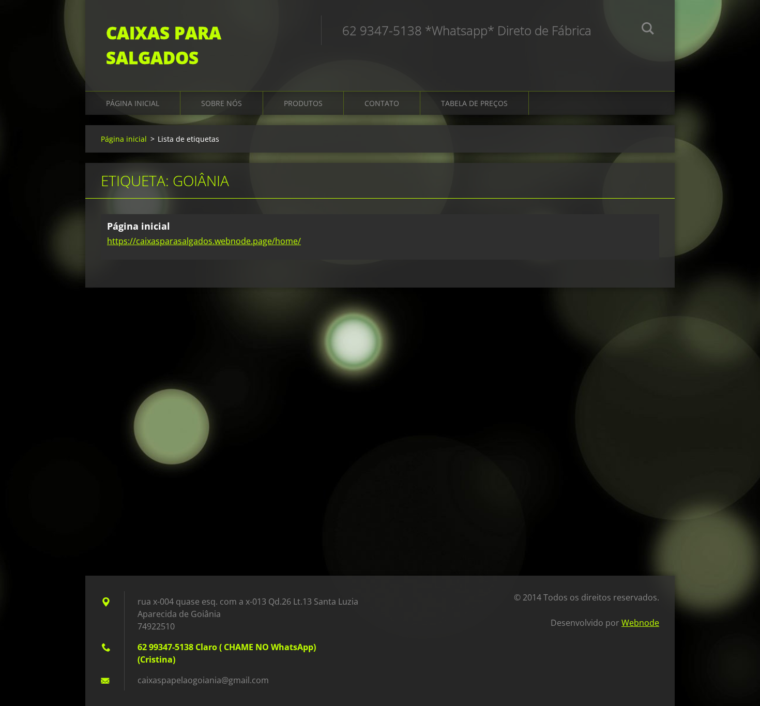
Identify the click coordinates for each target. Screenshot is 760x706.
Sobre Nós (221, 103)
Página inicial (132, 103)
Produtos (303, 103)
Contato (381, 103)
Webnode (640, 622)
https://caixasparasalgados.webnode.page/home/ (204, 241)
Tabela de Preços (474, 103)
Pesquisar (648, 30)
